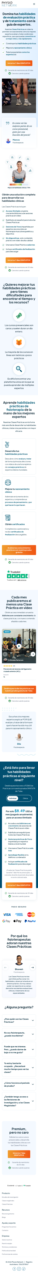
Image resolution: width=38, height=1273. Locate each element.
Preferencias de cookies (10, 1254)
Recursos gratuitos (8, 1214)
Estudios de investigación (10, 1197)
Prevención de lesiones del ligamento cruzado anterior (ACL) (17, 670)
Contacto (5, 1230)
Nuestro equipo (7, 1243)
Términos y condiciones (9, 1247)
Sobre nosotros (7, 1240)
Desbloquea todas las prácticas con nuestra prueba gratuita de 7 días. (19, 689)
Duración (6, 674)
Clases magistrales (8, 1200)
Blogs (4, 1217)
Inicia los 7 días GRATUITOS (19, 63)
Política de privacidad (9, 1250)
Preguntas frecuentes (9, 1227)
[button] (33, 654)
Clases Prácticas (7, 1204)
